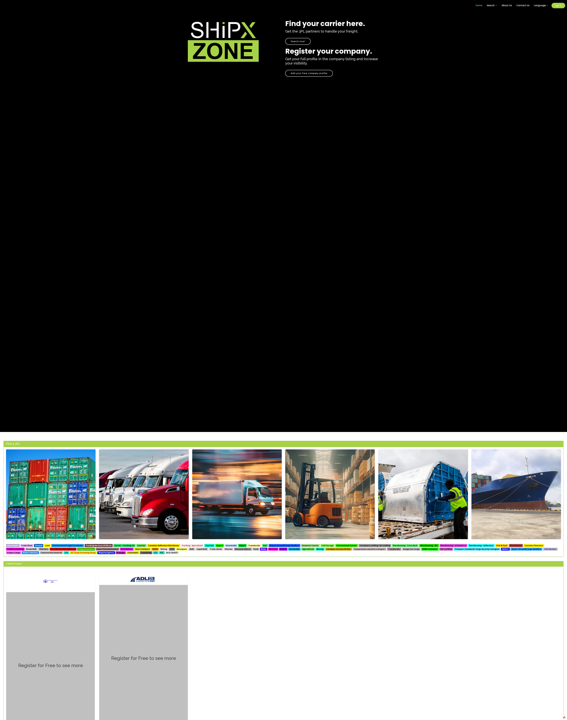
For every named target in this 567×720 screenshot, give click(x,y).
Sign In (558, 5)
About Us (507, 5)
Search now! (298, 41)
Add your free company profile (309, 73)
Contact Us (522, 5)
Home (479, 5)
